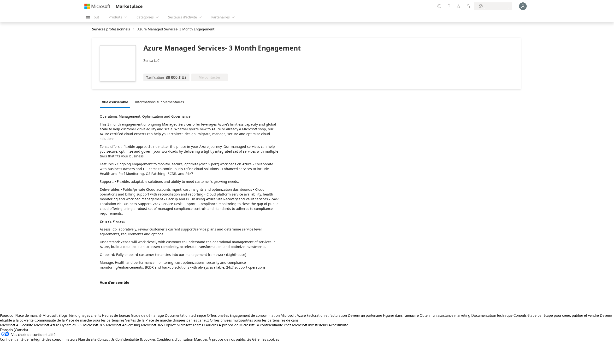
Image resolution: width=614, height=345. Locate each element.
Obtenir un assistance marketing (445, 315)
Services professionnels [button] (111, 29)
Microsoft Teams (190, 324)
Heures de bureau (116, 315)
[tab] (116, 102)
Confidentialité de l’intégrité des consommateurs (38, 339)
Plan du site (87, 339)
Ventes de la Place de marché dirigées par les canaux (167, 320)
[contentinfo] (134, 29)
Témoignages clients (84, 315)
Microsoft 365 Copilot (158, 324)
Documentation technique (185, 315)
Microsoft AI (9, 324)
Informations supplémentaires (159, 102)
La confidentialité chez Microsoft (281, 324)
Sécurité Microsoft (34, 324)
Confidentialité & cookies (135, 339)
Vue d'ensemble (115, 102)
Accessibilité (338, 324)
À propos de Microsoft (236, 324)
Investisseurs (318, 324)
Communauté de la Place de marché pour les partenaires (79, 320)
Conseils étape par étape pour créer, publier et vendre (556, 315)
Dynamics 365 (71, 324)
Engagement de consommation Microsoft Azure (268, 315)
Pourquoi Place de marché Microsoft (29, 315)
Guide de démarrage (147, 315)
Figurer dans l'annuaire (401, 315)
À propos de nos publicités (230, 339)
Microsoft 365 (94, 324)
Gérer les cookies (265, 339)
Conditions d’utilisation (175, 339)
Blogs (63, 315)
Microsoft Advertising (123, 324)
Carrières (211, 324)
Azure (54, 324)
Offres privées (218, 315)
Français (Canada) (14, 329)
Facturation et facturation (327, 315)
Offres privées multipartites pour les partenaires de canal (255, 320)
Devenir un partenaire (365, 315)
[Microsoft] (97, 6)
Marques (201, 339)
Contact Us (105, 339)
